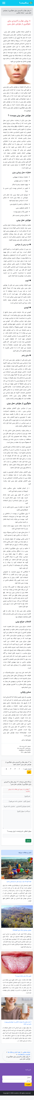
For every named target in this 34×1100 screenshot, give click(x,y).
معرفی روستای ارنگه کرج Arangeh (22, 930)
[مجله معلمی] (26, 3)
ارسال (28, 840)
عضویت (28, 1084)
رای (29, 772)
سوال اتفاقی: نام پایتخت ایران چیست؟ (19, 831)
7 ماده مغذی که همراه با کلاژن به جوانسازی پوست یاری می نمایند (17, 1023)
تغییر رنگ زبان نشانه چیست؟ (23, 976)
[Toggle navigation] (3, 3)
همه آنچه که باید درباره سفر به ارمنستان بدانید (19, 882)
